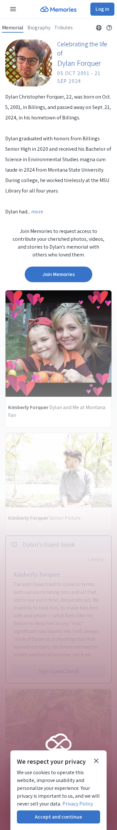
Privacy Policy (77, 803)
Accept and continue (58, 816)
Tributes (63, 27)
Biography (38, 27)
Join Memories (58, 274)
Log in (102, 9)
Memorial (12, 27)
